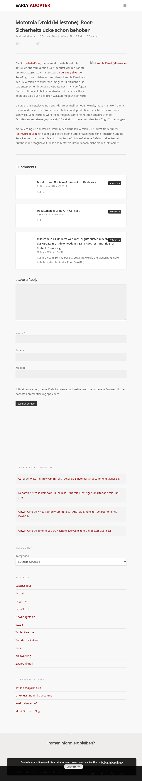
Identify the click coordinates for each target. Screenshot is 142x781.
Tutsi (19, 648)
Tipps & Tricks (76, 36)
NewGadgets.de (25, 617)
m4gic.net (22, 601)
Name (20, 333)
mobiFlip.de (23, 609)
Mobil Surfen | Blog (28, 711)
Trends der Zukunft (28, 640)
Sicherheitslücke (30, 63)
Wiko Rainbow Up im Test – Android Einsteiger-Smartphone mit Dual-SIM (75, 478)
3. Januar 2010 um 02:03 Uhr (50, 214)
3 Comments (93, 36)
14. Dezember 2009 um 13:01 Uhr (52, 186)
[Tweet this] (36, 43)
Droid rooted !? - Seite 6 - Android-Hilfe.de (63, 182)
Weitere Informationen (112, 762)
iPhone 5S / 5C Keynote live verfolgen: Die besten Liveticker (74, 530)
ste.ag (19, 624)
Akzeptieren (73, 766)
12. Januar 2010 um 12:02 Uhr (51, 252)
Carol (21, 478)
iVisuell (20, 593)
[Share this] (28, 43)
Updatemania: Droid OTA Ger (55, 210)
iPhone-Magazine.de (28, 687)
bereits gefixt (69, 72)
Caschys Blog (24, 585)
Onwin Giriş (25, 511)
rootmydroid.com (26, 133)
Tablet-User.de (25, 632)
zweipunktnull (24, 663)
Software (64, 36)
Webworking (23, 656)
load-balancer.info (27, 703)
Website (21, 367)
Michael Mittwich (26, 36)
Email (20, 350)
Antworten (115, 183)
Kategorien (22, 556)
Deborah (23, 493)
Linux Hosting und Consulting (34, 695)
